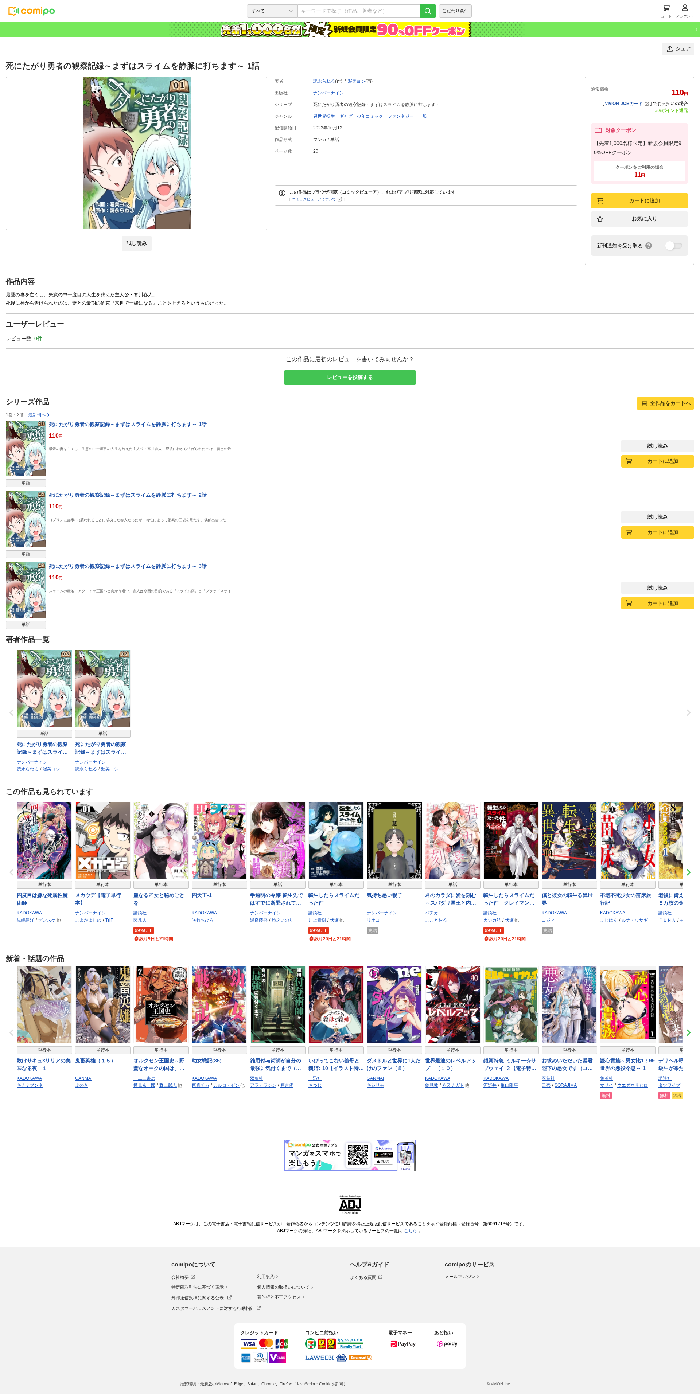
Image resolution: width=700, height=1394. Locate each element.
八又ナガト (453, 1085)
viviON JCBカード (624, 103)
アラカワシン (263, 1085)
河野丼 (490, 1085)
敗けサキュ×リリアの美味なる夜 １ (44, 1064)
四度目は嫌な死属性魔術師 (42, 899)
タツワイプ (669, 1085)
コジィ (548, 920)
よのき (81, 1085)
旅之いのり (282, 920)
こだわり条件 (455, 10)
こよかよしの (88, 920)
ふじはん (609, 920)
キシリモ (375, 1085)
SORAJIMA (566, 1085)
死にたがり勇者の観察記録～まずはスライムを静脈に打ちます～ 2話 (128, 495)
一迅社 (315, 1078)
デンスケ (47, 920)
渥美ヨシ (356, 81)
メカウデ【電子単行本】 (98, 899)
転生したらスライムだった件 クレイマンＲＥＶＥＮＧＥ (508, 899)
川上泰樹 (317, 920)
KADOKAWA (29, 912)
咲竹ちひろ (203, 920)
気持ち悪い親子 (384, 895)
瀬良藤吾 (259, 920)
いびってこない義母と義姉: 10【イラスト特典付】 (336, 1065)
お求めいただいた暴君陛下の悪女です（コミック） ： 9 (567, 1065)
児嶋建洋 (25, 920)
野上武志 (168, 1085)
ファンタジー (401, 116)
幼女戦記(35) (207, 1060)
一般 (422, 116)
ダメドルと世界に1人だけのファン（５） (394, 1064)
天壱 (546, 1085)
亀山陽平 (509, 1085)
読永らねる (324, 81)
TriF (109, 920)
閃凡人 (140, 920)
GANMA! (83, 1078)
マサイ (606, 1085)
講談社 (140, 912)
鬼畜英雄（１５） (95, 1060)
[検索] (428, 11)
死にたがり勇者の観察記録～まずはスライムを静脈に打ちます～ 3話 (128, 566)
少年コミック (370, 116)
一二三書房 (144, 1078)
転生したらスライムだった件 (333, 899)
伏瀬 (334, 920)
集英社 (606, 1078)
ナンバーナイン (328, 92)
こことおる (436, 920)
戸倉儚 (286, 1085)
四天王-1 (202, 895)
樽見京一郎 (144, 1085)
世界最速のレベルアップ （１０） (450, 1064)
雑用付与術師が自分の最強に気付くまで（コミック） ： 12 (275, 1065)
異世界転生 (324, 116)
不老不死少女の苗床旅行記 (625, 899)
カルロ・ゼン (226, 1085)
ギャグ (346, 116)
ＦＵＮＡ (667, 920)
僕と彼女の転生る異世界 (567, 899)
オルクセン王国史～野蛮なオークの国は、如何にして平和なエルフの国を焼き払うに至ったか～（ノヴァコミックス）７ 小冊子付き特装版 (159, 1065)
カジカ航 (492, 920)
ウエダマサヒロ (632, 1085)
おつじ (315, 1085)
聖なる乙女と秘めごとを (158, 899)
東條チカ (200, 1085)
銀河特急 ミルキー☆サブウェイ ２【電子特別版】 (509, 1065)
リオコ (373, 920)
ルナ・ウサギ (635, 920)
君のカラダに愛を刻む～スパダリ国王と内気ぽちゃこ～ (450, 899)
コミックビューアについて (314, 199)
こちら (411, 1230)
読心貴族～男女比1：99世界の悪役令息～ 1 (627, 1064)
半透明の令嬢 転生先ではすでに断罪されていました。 (276, 899)
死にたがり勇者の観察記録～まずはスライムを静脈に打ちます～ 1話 (128, 424)
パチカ (431, 912)
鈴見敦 (431, 1085)
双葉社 (256, 1078)
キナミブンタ (30, 1085)
